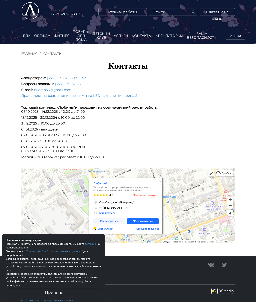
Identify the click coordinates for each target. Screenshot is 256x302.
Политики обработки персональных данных (48, 300)
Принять (53, 292)
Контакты (142, 36)
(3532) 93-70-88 (60, 78)
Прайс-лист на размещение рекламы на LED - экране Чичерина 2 (79, 96)
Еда (26, 36)
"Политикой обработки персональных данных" (54, 251)
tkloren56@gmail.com (52, 90)
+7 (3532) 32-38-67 (65, 14)
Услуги (121, 36)
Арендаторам (169, 36)
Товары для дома (81, 36)
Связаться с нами (217, 13)
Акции (235, 36)
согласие (90, 243)
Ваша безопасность (202, 36)
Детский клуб (101, 36)
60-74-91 (81, 78)
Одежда (42, 36)
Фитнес (62, 36)
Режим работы (122, 12)
